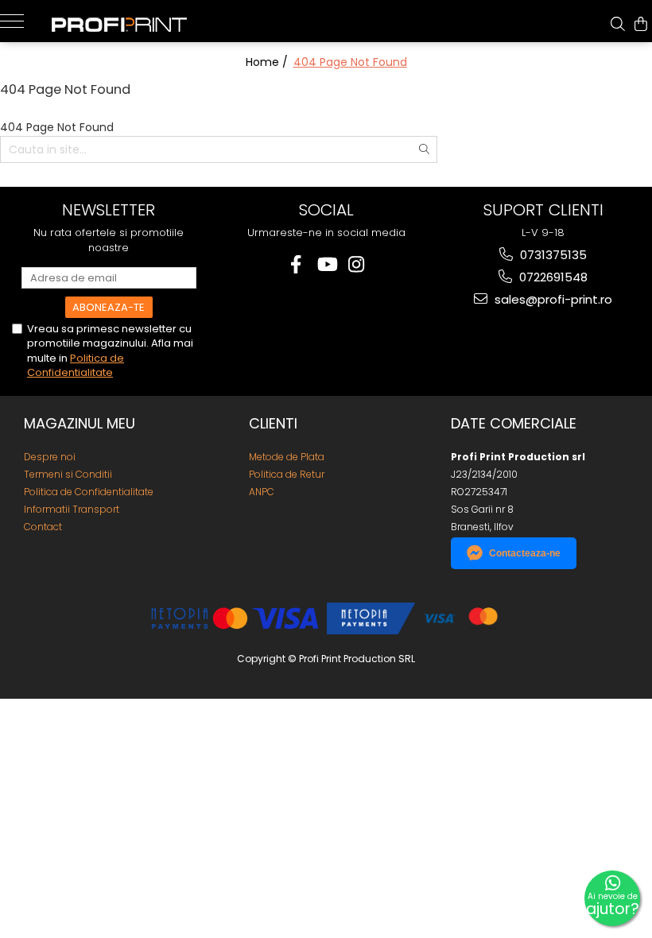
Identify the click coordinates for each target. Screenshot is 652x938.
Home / (268, 62)
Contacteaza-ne (525, 553)
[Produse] (18, 20)
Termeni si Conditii (68, 474)
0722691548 (552, 277)
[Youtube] (326, 264)
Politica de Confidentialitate (75, 365)
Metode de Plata (286, 456)
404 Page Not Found (350, 62)
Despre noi (50, 456)
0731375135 (552, 254)
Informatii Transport (71, 509)
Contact (43, 526)
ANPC (261, 491)
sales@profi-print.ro (551, 299)
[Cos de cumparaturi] (641, 24)
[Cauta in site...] (618, 24)
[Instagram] (357, 264)
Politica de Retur (286, 474)
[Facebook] (296, 264)
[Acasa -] (131, 21)
